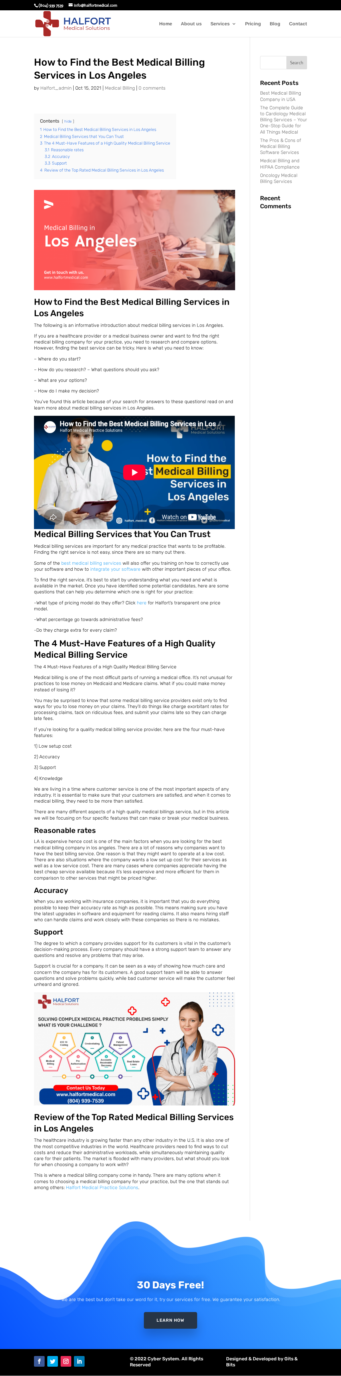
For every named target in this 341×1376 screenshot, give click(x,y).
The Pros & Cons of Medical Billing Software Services (280, 146)
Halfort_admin (56, 88)
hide (68, 121)
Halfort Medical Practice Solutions (102, 1187)
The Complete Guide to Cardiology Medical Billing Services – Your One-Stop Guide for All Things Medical (283, 120)
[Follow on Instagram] (66, 1361)
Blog (275, 23)
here (142, 603)
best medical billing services (91, 563)
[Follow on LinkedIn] (79, 1361)
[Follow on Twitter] (52, 1361)
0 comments (152, 88)
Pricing (253, 23)
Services (220, 23)
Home (165, 23)
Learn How (170, 1320)
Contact (298, 23)
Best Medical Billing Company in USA (280, 96)
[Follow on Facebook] (39, 1361)
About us (191, 23)
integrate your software (115, 569)
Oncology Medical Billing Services (278, 178)
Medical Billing (120, 88)
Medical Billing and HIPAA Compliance (280, 164)
